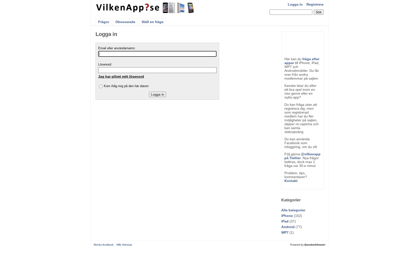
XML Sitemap (124, 244)
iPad (285, 221)
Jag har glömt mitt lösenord (121, 76)
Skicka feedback (103, 244)
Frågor (103, 22)
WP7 (285, 232)
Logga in (295, 4)
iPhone (287, 216)
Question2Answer (314, 244)
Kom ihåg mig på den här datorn (126, 86)
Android (288, 227)
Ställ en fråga (152, 22)
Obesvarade (125, 22)
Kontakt (291, 181)
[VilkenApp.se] (145, 11)
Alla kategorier (293, 210)
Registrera (314, 4)
